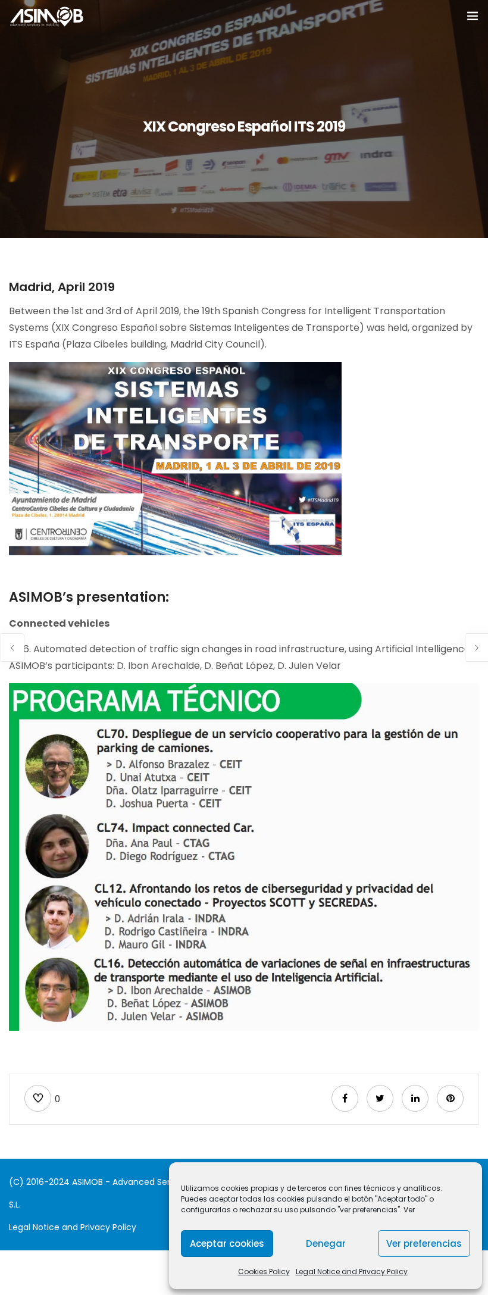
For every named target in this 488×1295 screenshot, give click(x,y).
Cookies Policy (264, 1271)
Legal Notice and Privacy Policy (352, 1271)
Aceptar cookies (227, 1243)
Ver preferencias (424, 1243)
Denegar (326, 1243)
